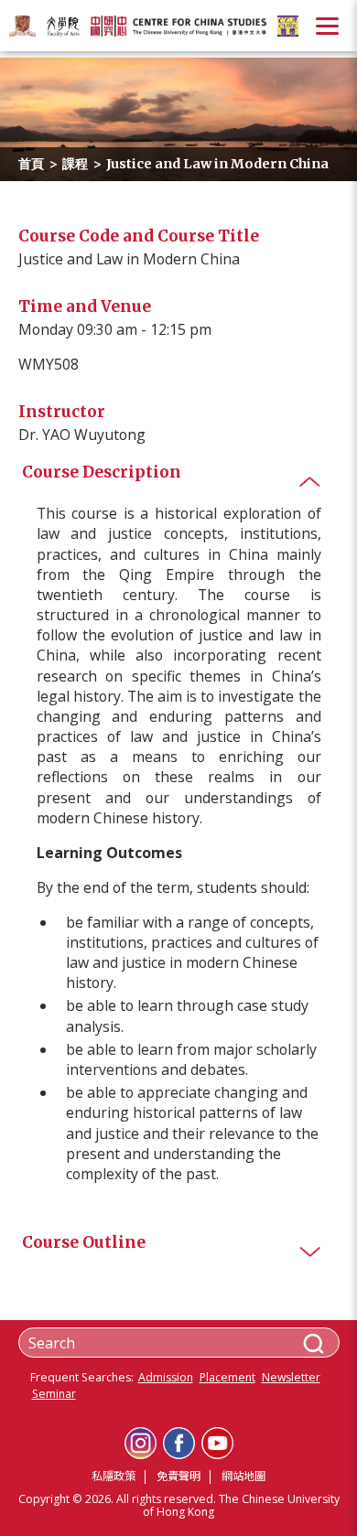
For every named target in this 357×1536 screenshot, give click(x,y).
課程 (75, 164)
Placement (227, 1378)
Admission (165, 1378)
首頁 (31, 164)
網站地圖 (243, 1476)
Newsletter (291, 1378)
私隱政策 (113, 1476)
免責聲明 (178, 1476)
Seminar (54, 1395)
